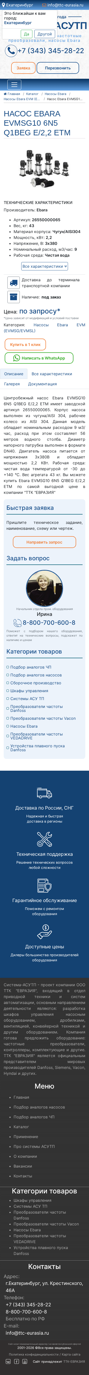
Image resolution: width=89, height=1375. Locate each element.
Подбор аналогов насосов (36, 674)
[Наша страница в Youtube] (25, 1361)
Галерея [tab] (12, 383)
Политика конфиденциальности (34, 1354)
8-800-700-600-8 (49, 622)
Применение (26, 1136)
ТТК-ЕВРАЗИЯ (74, 1361)
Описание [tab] (13, 373)
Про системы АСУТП (34, 1146)
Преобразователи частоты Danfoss (37, 708)
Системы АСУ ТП (27, 698)
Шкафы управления (29, 690)
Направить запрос (44, 542)
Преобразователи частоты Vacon (43, 718)
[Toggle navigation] (14, 85)
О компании (25, 1156)
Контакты (23, 1175)
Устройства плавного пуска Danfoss (38, 747)
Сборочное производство (35, 682)
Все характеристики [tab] (52, 373)
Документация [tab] (42, 383)
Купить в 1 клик (25, 344)
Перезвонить (58, 67)
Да (26, 33)
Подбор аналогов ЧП (30, 667)
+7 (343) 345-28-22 (28, 1305)
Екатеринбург (19, 4)
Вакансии (23, 1166)
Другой (45, 33)
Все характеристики (43, 266)
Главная (21, 1097)
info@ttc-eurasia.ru (64, 4)
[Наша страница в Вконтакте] (8, 1361)
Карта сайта (71, 1354)
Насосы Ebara (24, 726)
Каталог (21, 1126)
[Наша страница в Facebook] (16, 1361)
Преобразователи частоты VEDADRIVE (37, 736)
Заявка (23, 67)
